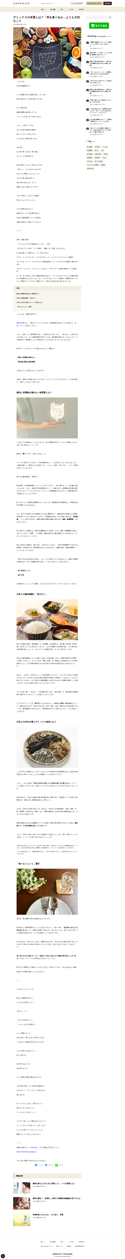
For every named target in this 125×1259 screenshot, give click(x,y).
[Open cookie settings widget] (3, 1256)
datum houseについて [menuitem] (46, 1246)
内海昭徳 (89, 150)
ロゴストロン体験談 (93, 165)
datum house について (48, 3)
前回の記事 (20, 323)
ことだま (70, 9)
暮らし (43, 9)
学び (62, 9)
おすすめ (89, 161)
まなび (104, 157)
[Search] (110, 17)
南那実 (103, 165)
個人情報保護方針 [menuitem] (79, 1246)
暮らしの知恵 (98, 161)
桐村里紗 (89, 157)
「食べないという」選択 (24, 306)
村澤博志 (97, 157)
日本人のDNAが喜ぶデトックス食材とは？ (30, 302)
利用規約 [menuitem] (69, 1246)
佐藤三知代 (98, 154)
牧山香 (106, 154)
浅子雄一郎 (90, 168)
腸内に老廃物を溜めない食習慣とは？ (28, 293)
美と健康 (52, 9)
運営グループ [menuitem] (59, 1246)
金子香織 (89, 154)
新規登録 (107, 3)
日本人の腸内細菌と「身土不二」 (27, 298)
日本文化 (81, 9)
